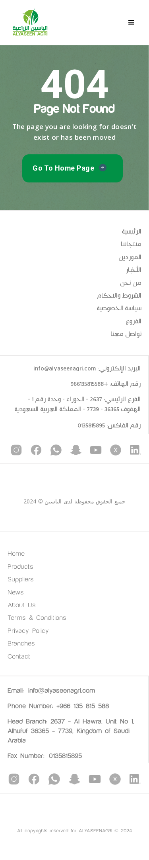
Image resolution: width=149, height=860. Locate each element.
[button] (131, 22)
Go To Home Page (63, 168)
